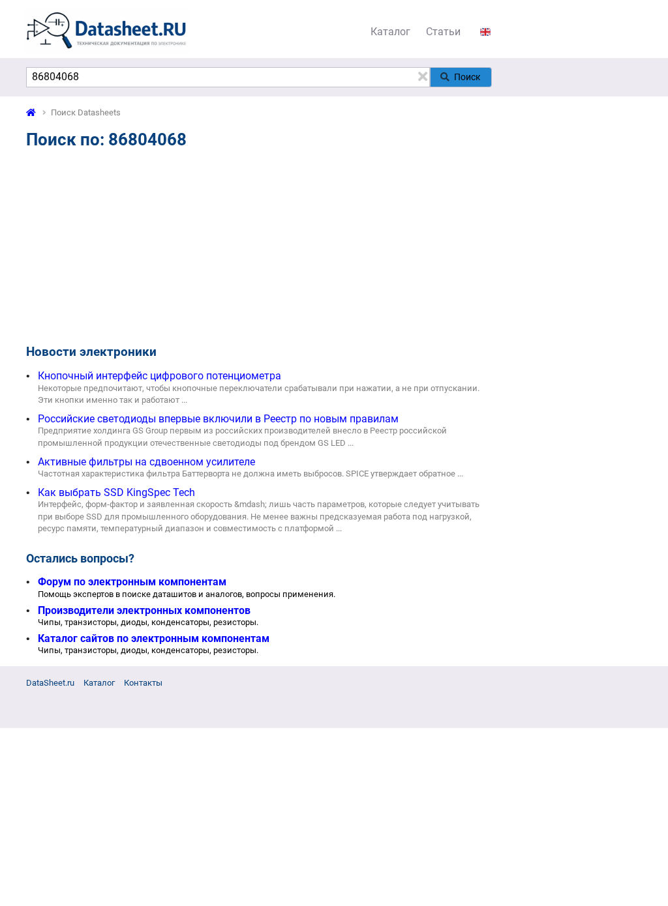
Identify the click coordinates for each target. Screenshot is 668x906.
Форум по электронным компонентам (132, 582)
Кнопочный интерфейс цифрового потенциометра (159, 376)
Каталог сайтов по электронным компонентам (153, 638)
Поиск (467, 77)
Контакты (143, 683)
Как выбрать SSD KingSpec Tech (116, 492)
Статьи (443, 31)
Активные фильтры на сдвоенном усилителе (146, 462)
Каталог (390, 31)
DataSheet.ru (50, 683)
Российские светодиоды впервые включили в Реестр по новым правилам (218, 419)
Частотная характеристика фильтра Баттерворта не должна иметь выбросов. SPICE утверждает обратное (246, 473)
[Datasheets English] (485, 31)
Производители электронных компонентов (144, 610)
